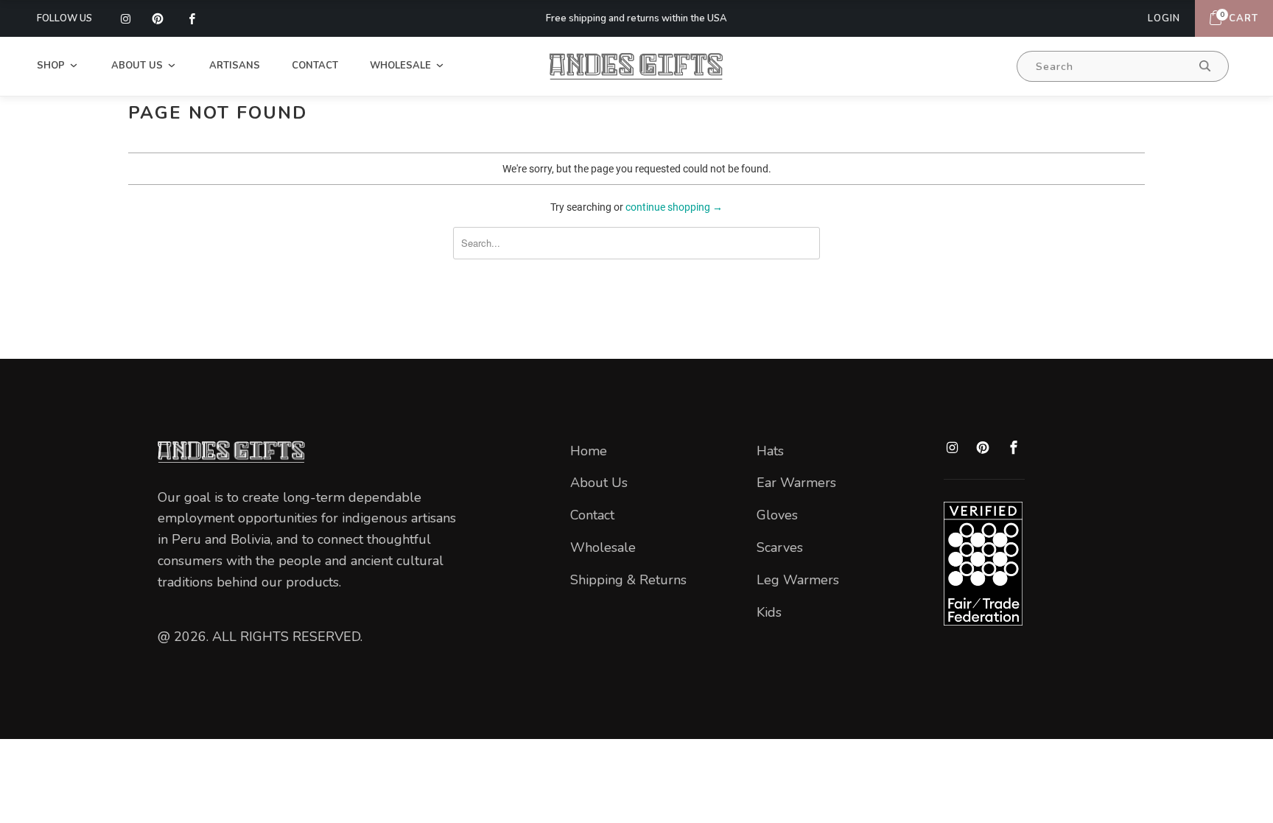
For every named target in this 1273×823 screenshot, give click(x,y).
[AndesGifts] (636, 66)
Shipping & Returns (628, 580)
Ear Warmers (796, 482)
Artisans (234, 65)
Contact (315, 65)
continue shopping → (674, 207)
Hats (770, 451)
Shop (52, 65)
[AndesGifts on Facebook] (190, 18)
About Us (138, 65)
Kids (769, 612)
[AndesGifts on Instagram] (125, 18)
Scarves (780, 547)
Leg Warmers (798, 580)
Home (588, 451)
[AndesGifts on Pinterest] (157, 18)
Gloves (777, 515)
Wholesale (402, 65)
